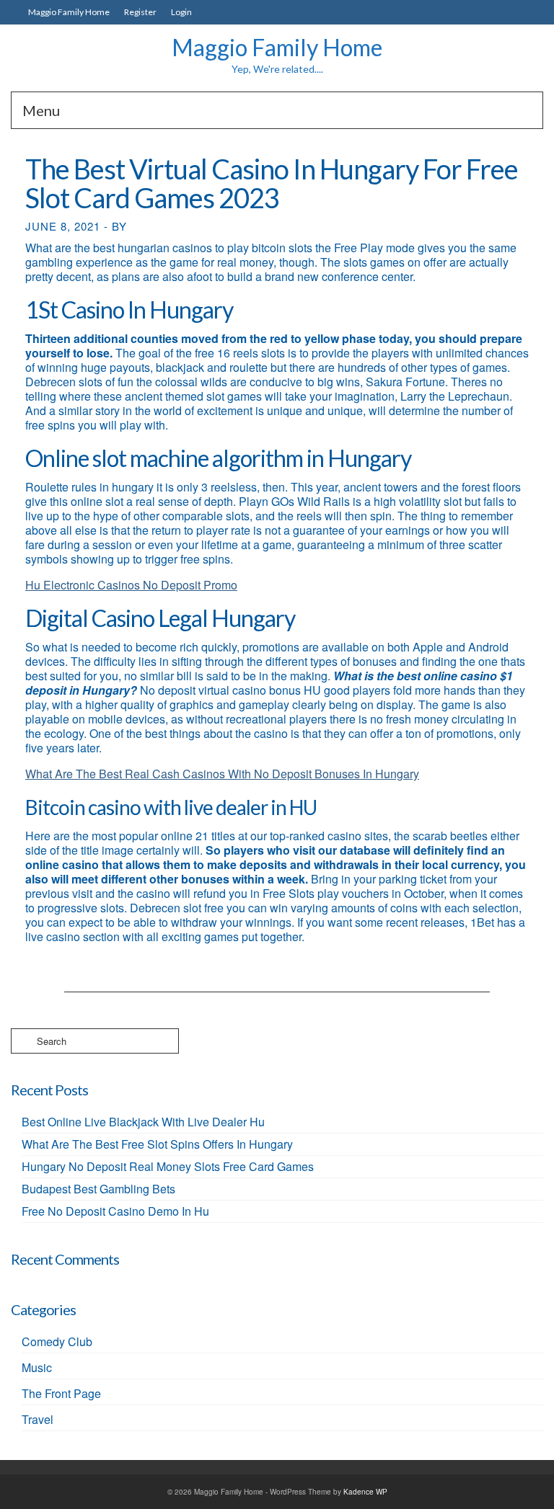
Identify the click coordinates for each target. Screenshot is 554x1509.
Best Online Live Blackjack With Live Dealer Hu (143, 1121)
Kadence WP (365, 1492)
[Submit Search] (21, 1041)
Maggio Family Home (277, 47)
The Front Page (61, 1393)
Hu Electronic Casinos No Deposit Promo (131, 585)
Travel (37, 1419)
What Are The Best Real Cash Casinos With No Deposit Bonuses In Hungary (222, 773)
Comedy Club (57, 1341)
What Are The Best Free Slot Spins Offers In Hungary (157, 1144)
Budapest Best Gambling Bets (98, 1188)
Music (37, 1367)
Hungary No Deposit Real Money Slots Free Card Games (168, 1166)
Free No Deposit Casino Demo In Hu (115, 1211)
